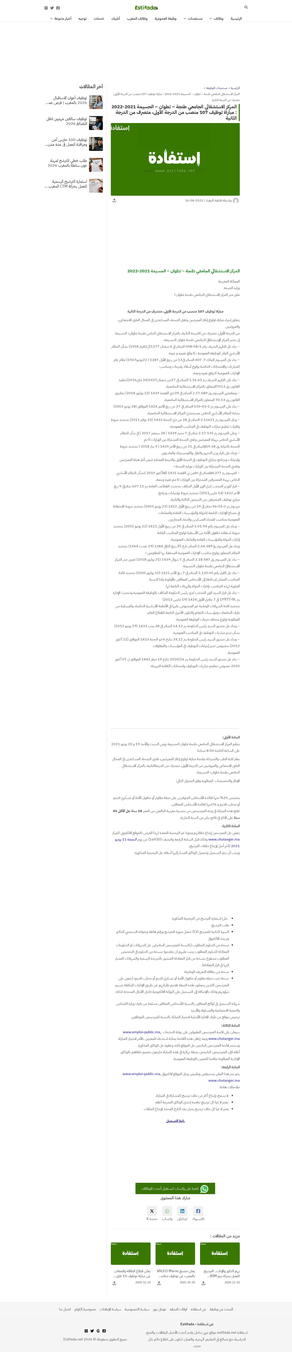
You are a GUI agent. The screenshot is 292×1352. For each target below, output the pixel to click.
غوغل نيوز (159, 1309)
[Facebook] (58, 8)
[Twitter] (52, 8)
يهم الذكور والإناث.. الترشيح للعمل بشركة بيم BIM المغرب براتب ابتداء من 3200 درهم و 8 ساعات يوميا (220, 1273)
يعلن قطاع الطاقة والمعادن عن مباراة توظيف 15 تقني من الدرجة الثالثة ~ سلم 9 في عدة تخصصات (131, 1273)
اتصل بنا (65, 1309)
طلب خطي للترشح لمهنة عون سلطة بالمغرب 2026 (67, 162)
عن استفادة (198, 1309)
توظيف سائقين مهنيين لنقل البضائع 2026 (66, 121)
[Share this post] (114, 200)
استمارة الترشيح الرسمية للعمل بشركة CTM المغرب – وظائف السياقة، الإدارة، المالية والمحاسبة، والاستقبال (65, 183)
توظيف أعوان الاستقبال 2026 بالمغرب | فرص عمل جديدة (66, 100)
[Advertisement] (146, 51)
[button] (246, 7)
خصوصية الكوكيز (85, 1309)
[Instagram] (46, 8)
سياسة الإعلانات (110, 1309)
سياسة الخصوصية (137, 1309)
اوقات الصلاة (178, 1309)
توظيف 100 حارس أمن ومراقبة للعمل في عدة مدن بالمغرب (67, 142)
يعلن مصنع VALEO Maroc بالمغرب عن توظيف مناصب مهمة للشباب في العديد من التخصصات (176, 1273)
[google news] (98, 1331)
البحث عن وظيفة (221, 1309)
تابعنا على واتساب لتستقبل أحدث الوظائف (170, 1188)
